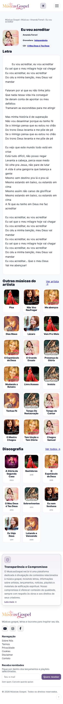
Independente (40, 40)
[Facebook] (20, 629)
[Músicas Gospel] (16, 6)
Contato (6, 658)
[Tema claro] (43, 6)
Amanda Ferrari (37, 19)
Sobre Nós (7, 640)
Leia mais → (10, 602)
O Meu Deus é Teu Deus (38, 46)
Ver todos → (52, 449)
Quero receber (51, 677)
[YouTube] (5, 629)
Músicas (25, 19)
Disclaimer (7, 654)
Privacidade (8, 647)
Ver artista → (52, 282)
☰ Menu (56, 6)
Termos (6, 644)
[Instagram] (13, 629)
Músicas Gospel (12, 19)
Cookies (6, 651)
